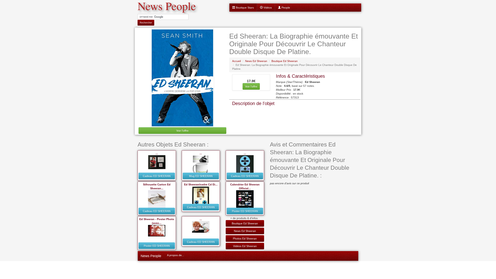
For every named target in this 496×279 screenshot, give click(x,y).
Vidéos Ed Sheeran (245, 246)
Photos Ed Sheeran (245, 238)
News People (151, 256)
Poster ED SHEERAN (245, 211)
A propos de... (175, 255)
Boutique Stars (244, 7)
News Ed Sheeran (245, 230)
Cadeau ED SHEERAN (156, 175)
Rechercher (146, 22)
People (285, 7)
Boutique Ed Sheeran (245, 223)
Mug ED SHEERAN (201, 175)
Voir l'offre (182, 130)
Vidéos (267, 7)
